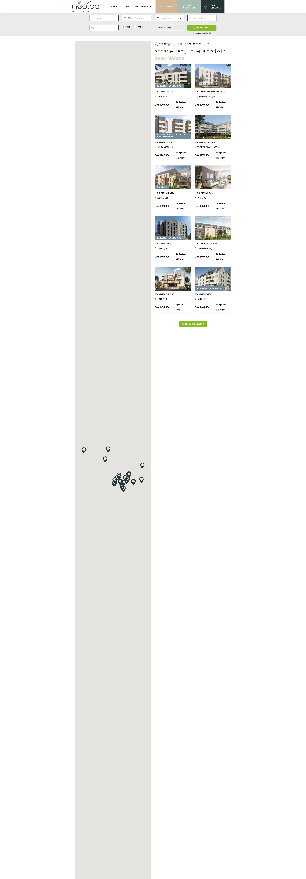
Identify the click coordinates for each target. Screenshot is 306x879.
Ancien (140, 27)
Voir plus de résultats (193, 324)
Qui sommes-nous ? (144, 7)
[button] (123, 489)
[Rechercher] (229, 6)
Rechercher (202, 27)
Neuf (128, 27)
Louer (126, 7)
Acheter (114, 7)
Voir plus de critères (164, 27)
